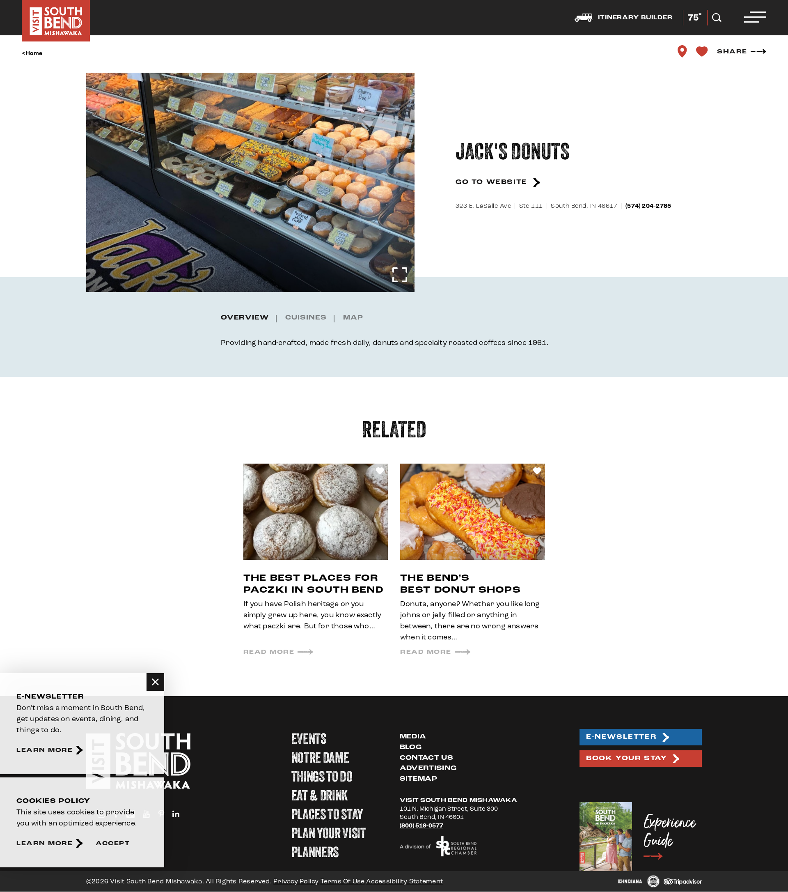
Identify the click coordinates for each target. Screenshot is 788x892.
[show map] (682, 51)
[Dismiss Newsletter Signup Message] (155, 682)
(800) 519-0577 (421, 826)
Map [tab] (353, 317)
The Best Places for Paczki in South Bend (313, 584)
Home (34, 53)
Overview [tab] (245, 317)
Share (732, 51)
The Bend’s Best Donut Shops (460, 584)
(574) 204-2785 (648, 206)
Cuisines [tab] (306, 317)
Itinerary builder (635, 17)
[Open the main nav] (755, 17)
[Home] (56, 20)
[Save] (702, 51)
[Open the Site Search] (717, 17)
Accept (113, 843)
